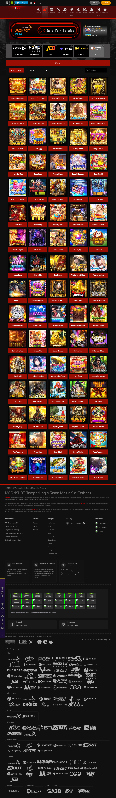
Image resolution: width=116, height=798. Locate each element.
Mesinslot (7, 497)
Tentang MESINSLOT (11, 526)
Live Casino (51, 13)
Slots (45, 13)
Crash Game (72, 14)
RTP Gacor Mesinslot (11, 523)
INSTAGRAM (102, 527)
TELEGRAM (102, 523)
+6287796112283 (76, 523)
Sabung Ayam (98, 14)
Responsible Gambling (12, 530)
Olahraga (65, 13)
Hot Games (38, 13)
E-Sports (91, 13)
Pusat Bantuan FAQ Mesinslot (14, 533)
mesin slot (34, 509)
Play (19, 34)
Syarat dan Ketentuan (11, 537)
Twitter (101, 531)
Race (58, 13)
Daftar (106, 3)
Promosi (105, 13)
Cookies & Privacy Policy (13, 540)
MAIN (39, 137)
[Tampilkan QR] (84, 523)
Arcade (78, 13)
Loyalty (35, 526)
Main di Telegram (22, 3)
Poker (85, 13)
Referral (35, 530)
